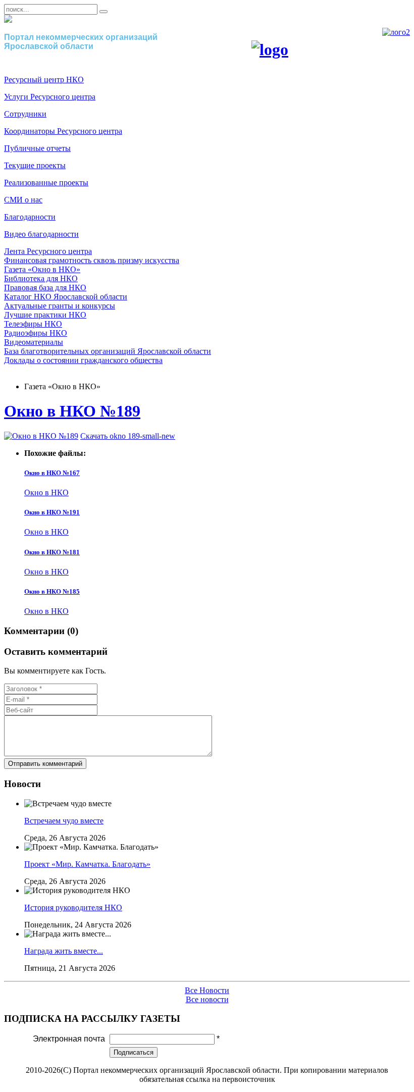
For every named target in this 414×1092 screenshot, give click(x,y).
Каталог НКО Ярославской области (65, 296)
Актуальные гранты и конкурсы (59, 305)
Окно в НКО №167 (52, 473)
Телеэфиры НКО (33, 324)
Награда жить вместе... (63, 951)
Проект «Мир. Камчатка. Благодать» (87, 864)
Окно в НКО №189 (72, 411)
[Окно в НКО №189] (41, 436)
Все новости (207, 999)
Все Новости (207, 990)
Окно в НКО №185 (52, 591)
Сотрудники (25, 114)
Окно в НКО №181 (52, 552)
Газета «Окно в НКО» (42, 269)
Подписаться (133, 1052)
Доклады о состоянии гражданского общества (83, 360)
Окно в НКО (46, 492)
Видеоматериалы (33, 342)
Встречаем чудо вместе (64, 820)
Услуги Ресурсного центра (49, 96)
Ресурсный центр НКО (44, 79)
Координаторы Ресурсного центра (63, 131)
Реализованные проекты (46, 182)
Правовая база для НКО (45, 287)
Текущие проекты (35, 165)
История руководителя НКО (73, 907)
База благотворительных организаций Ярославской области (107, 351)
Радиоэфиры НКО (35, 333)
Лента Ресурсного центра (48, 251)
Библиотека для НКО (41, 278)
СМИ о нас (23, 199)
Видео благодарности (41, 234)
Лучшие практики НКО (45, 314)
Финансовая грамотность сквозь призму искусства (91, 260)
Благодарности (30, 217)
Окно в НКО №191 (52, 512)
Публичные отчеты (37, 148)
